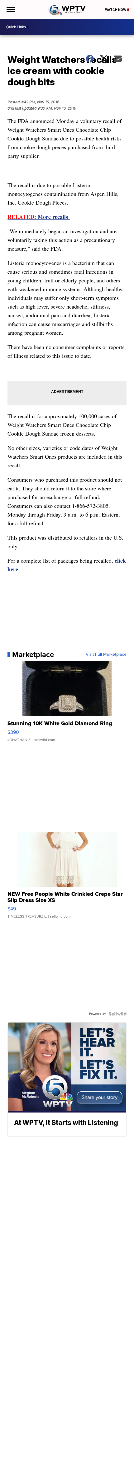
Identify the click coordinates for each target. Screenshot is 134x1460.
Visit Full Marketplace (106, 654)
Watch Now (116, 10)
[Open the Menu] (10, 9)
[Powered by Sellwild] (117, 1014)
